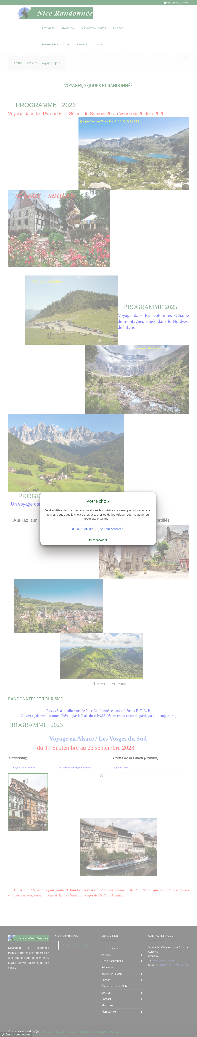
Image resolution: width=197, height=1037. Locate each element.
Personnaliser (98, 540)
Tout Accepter (113, 529)
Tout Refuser (83, 529)
